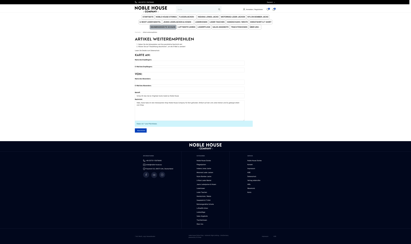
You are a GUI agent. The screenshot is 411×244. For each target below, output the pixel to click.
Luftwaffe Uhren (202, 208)
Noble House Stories (204, 160)
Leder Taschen (202, 192)
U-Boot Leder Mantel (204, 180)
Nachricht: (138, 99)
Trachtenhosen (202, 220)
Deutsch (270, 2)
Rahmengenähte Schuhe (205, 204)
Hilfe (248, 184)
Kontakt (250, 164)
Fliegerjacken (201, 164)
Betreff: (137, 92)
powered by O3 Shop (195, 237)
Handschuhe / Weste (204, 196)
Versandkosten (150, 236)
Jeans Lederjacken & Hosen (206, 184)
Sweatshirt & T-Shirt (204, 200)
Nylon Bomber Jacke (204, 176)
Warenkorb (251, 188)
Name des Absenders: (143, 79)
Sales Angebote (202, 216)
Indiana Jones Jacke (204, 168)
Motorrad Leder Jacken (205, 172)
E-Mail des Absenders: (143, 85)
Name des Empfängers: (143, 60)
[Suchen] (219, 9)
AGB (248, 172)
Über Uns (200, 224)
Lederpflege (201, 212)
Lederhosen (201, 188)
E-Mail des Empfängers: (143, 66)
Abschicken (141, 130)
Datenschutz (155, 50)
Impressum (251, 168)
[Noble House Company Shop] (151, 9)
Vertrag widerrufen (253, 180)
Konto (249, 192)
